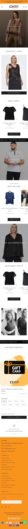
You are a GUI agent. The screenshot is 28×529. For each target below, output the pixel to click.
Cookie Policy (4, 464)
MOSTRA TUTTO (14, 134)
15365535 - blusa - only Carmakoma (9, 123)
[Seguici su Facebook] (2, 507)
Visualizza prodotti (14, 93)
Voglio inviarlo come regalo (9, 414)
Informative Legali (5, 458)
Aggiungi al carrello (14, 417)
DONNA (14, 30)
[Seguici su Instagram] (5, 507)
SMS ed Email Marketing (6, 469)
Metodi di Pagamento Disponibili (8, 467)
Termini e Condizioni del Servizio (8, 462)
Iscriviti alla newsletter (11, 502)
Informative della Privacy (6, 460)
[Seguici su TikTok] (9, 507)
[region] (14, 29)
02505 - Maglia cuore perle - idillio (9, 209)
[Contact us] (25, 522)
